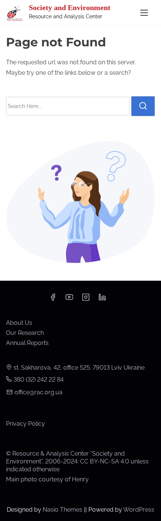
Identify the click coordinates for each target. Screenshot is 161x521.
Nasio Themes (63, 509)
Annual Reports (27, 342)
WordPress (138, 509)
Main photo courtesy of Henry (47, 479)
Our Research (25, 332)
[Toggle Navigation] (144, 12)
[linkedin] (102, 299)
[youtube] (69, 299)
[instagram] (85, 299)
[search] (143, 106)
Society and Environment (69, 7)
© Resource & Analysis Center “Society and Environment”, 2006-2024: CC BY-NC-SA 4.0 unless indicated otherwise (77, 461)
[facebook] (53, 299)
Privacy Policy (25, 423)
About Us (19, 322)
